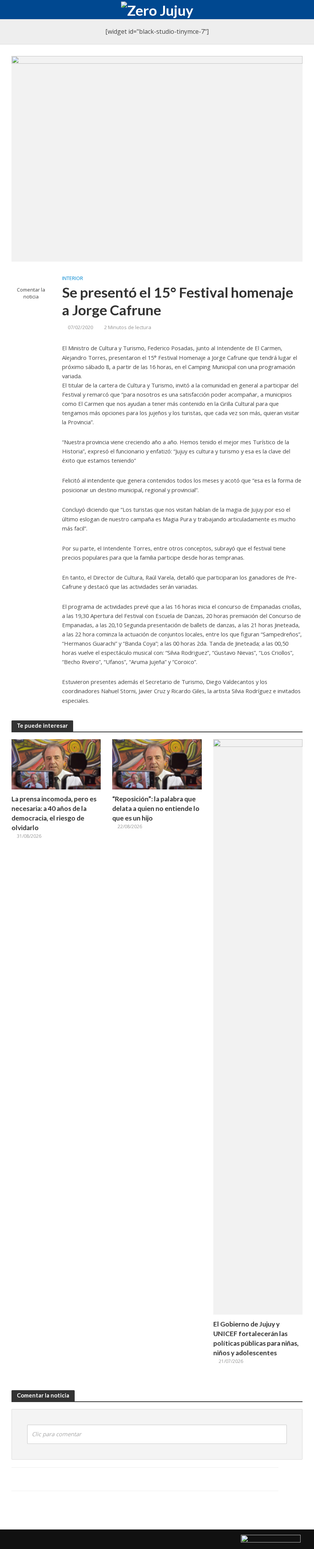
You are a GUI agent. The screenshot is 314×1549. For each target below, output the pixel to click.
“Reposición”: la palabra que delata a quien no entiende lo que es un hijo (156, 808)
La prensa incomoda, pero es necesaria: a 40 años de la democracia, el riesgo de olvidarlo (53, 813)
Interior (72, 278)
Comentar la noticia (31, 293)
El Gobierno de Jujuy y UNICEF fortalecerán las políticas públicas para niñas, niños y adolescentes (256, 1338)
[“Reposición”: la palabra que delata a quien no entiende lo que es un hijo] (156, 764)
